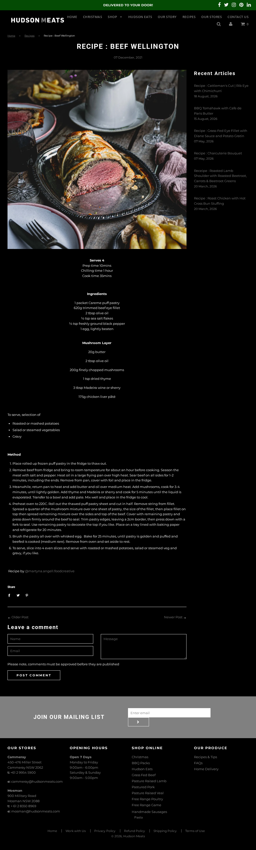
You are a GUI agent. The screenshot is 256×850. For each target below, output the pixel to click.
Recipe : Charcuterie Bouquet (218, 153)
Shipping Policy (165, 831)
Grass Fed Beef (144, 775)
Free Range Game (146, 805)
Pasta (138, 817)
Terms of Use (195, 831)
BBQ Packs (141, 763)
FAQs (198, 763)
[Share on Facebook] (10, 595)
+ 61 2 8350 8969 (23, 806)
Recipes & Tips (205, 757)
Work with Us (76, 831)
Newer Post (173, 617)
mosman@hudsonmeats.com (35, 811)
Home (72, 17)
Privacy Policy (105, 831)
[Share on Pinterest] (27, 595)
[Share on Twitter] (18, 595)
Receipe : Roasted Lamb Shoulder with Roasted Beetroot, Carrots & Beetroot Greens (220, 176)
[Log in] (230, 24)
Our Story (167, 17)
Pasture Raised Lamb (149, 781)
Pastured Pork (143, 787)
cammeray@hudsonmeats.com (37, 781)
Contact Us (238, 17)
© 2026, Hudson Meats (128, 836)
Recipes (189, 17)
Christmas (92, 17)
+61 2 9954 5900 (23, 772)
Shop (113, 17)
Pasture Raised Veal (148, 793)
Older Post (20, 617)
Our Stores (211, 17)
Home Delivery (206, 769)
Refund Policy (134, 831)
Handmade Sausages (149, 812)
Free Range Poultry (147, 799)
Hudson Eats (140, 17)
